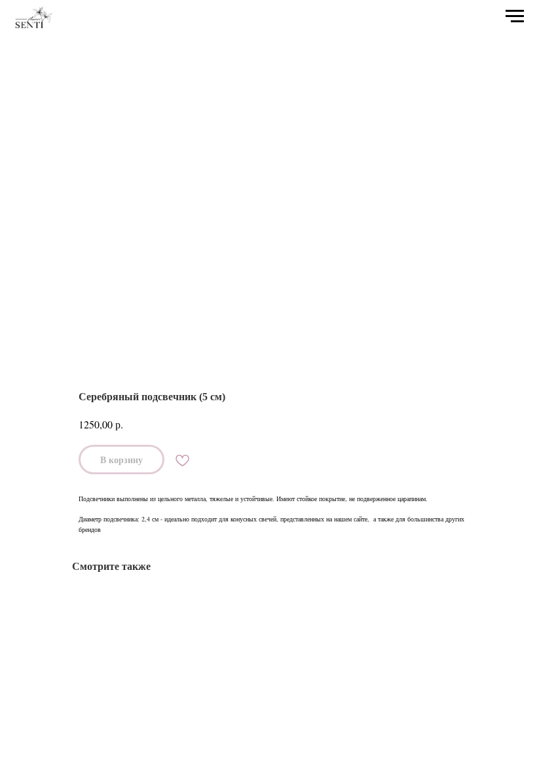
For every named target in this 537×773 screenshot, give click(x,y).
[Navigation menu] (515, 16)
